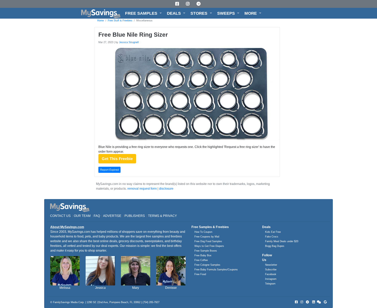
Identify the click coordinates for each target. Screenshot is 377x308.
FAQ (97, 215)
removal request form (142, 188)
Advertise (112, 215)
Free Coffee (201, 260)
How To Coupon (203, 231)
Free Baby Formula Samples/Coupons (216, 269)
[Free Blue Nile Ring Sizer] (187, 94)
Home (100, 20)
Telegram (270, 283)
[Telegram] (199, 4)
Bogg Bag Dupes (274, 246)
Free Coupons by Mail (206, 236)
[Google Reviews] (324, 302)
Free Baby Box (202, 255)
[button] (143, 13)
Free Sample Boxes (205, 250)
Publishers (134, 215)
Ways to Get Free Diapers (209, 246)
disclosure (166, 188)
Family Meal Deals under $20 (281, 241)
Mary (135, 287)
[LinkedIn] (313, 302)
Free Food (200, 274)
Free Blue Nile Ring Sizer (133, 34)
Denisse (171, 287)
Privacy (170, 215)
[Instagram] (188, 4)
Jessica (100, 287)
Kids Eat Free (273, 231)
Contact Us (60, 215)
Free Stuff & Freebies (120, 20)
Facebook (270, 274)
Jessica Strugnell (129, 42)
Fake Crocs (271, 236)
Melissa (64, 287)
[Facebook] (177, 4)
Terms (153, 215)
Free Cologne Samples (207, 264)
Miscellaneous (144, 20)
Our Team (82, 215)
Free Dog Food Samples (208, 241)
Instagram (270, 278)
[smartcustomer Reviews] (319, 302)
